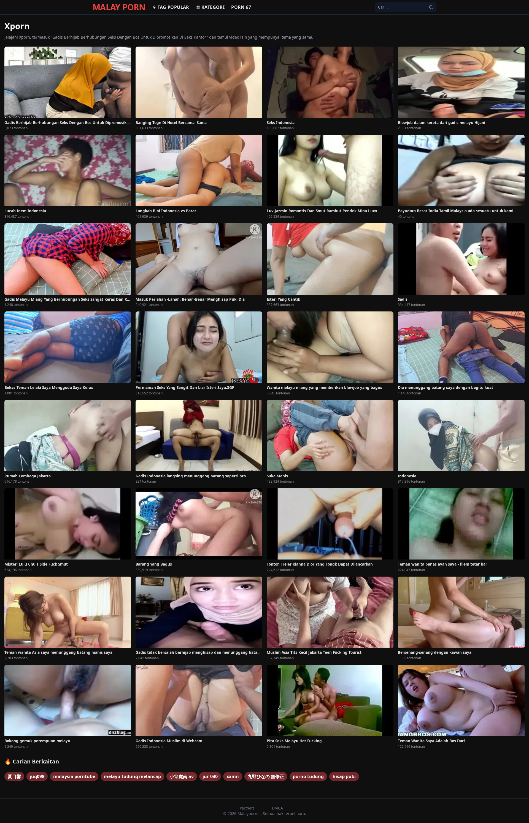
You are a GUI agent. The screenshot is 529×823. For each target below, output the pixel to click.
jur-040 (210, 776)
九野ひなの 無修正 (266, 776)
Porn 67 (241, 7)
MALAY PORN (119, 7)
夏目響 (14, 776)
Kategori (213, 7)
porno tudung (308, 776)
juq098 (37, 776)
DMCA (277, 808)
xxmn (232, 776)
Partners (248, 808)
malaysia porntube (74, 776)
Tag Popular (173, 7)
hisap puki (344, 776)
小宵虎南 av (182, 776)
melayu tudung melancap (132, 776)
